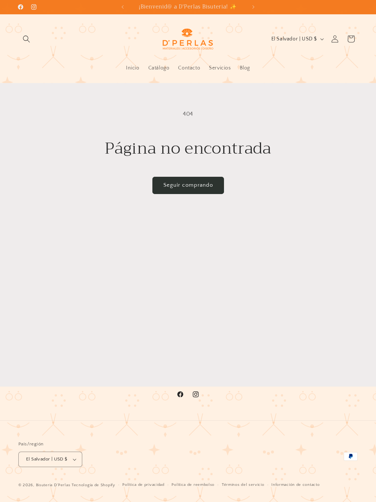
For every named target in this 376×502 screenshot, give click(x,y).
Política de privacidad (143, 485)
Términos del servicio (243, 485)
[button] (26, 39)
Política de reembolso (192, 485)
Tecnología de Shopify (93, 485)
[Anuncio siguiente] (253, 7)
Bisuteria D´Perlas (53, 485)
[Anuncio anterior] (123, 7)
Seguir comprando (188, 185)
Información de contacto (295, 485)
